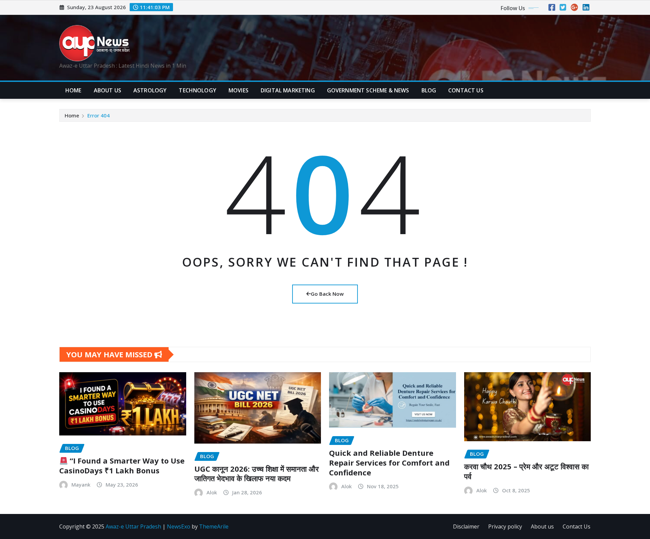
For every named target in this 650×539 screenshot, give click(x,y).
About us (542, 526)
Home (73, 90)
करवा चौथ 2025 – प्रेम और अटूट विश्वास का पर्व (526, 471)
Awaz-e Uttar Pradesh (133, 526)
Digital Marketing (288, 90)
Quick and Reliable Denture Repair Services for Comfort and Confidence (389, 462)
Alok (212, 492)
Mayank (80, 484)
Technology (197, 90)
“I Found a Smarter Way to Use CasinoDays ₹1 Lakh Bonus (122, 465)
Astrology (150, 90)
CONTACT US (465, 90)
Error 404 (98, 115)
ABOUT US (107, 90)
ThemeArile (214, 526)
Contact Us (576, 526)
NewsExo (178, 526)
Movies (238, 90)
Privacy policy (505, 526)
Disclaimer (466, 526)
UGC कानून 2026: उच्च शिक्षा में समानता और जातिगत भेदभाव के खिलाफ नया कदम (256, 474)
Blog (428, 90)
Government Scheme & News (368, 90)
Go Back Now (327, 293)
